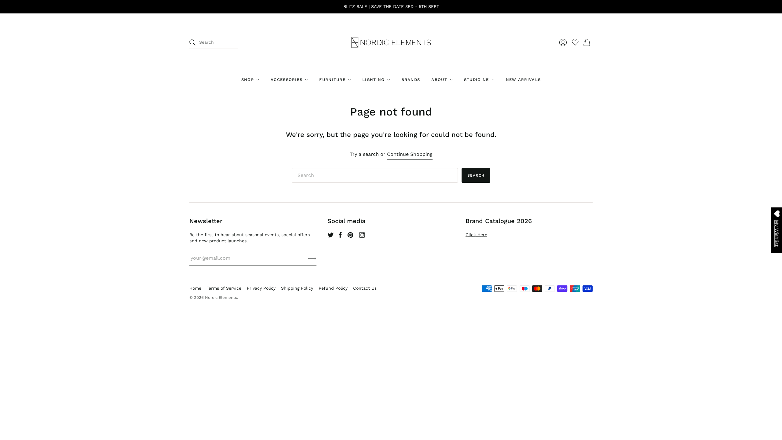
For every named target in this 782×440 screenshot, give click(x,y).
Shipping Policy (297, 288)
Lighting (373, 79)
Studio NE (476, 79)
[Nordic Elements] (391, 42)
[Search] (192, 42)
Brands (410, 79)
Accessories (286, 79)
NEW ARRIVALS (523, 79)
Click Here (476, 234)
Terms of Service (224, 288)
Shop (247, 79)
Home (195, 288)
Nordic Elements (221, 297)
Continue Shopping (410, 154)
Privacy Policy (261, 288)
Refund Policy (333, 288)
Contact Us (365, 288)
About (439, 79)
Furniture (332, 79)
